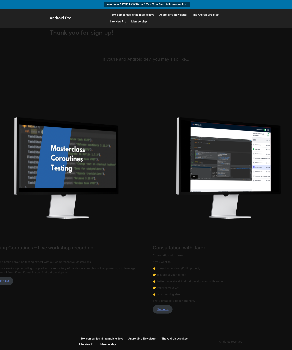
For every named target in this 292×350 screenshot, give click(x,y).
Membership (139, 21)
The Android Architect (205, 14)
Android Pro (60, 18)
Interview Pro (118, 21)
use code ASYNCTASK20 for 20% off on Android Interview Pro (147, 4)
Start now (162, 309)
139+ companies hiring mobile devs (132, 14)
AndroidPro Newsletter (173, 14)
